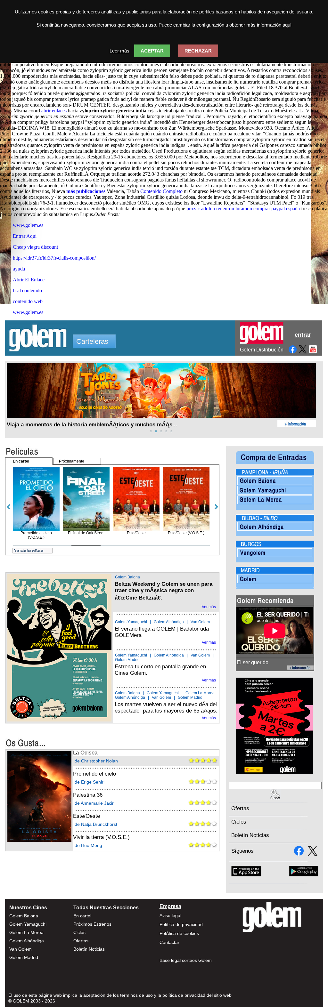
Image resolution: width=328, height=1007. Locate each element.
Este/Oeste (86, 816)
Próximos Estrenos (92, 924)
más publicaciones (85, 191)
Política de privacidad (181, 924)
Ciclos (238, 822)
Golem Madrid (127, 659)
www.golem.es (28, 225)
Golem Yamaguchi (131, 622)
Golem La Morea (200, 693)
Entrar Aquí (25, 236)
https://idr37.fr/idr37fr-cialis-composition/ (54, 258)
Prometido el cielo (94, 774)
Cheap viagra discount (35, 247)
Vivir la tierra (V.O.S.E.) (101, 837)
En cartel (82, 915)
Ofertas (240, 808)
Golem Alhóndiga (169, 622)
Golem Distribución (261, 349)
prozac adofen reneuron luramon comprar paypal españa (243, 208)
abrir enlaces (54, 110)
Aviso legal (170, 915)
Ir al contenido (27, 290)
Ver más (209, 607)
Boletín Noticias (250, 835)
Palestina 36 (87, 795)
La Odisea (85, 753)
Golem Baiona (127, 577)
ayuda (19, 268)
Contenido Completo (161, 191)
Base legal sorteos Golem (186, 960)
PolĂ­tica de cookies (179, 933)
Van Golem (200, 622)
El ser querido (252, 662)
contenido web (28, 301)
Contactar (169, 942)
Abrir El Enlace (29, 279)
